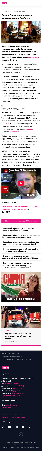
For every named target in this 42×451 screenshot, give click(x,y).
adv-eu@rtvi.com (18, 393)
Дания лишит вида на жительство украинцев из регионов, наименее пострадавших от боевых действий (16, 265)
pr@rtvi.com (17, 391)
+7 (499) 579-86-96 (12, 383)
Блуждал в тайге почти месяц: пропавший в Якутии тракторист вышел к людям (20, 236)
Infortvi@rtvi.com (24, 386)
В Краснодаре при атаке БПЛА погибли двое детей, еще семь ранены (18, 336)
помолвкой (14, 132)
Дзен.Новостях (11, 405)
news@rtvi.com (18, 388)
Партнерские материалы (10, 396)
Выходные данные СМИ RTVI (10, 353)
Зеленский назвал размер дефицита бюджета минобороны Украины (17, 229)
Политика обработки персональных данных (16, 359)
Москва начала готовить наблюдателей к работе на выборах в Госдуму (19, 250)
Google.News (7, 407)
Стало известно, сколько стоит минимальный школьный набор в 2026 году (19, 257)
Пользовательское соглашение (11, 356)
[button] (40, 3)
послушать (34, 57)
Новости (5, 11)
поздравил (30, 129)
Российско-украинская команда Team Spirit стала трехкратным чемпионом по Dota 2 (20, 243)
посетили (5, 123)
